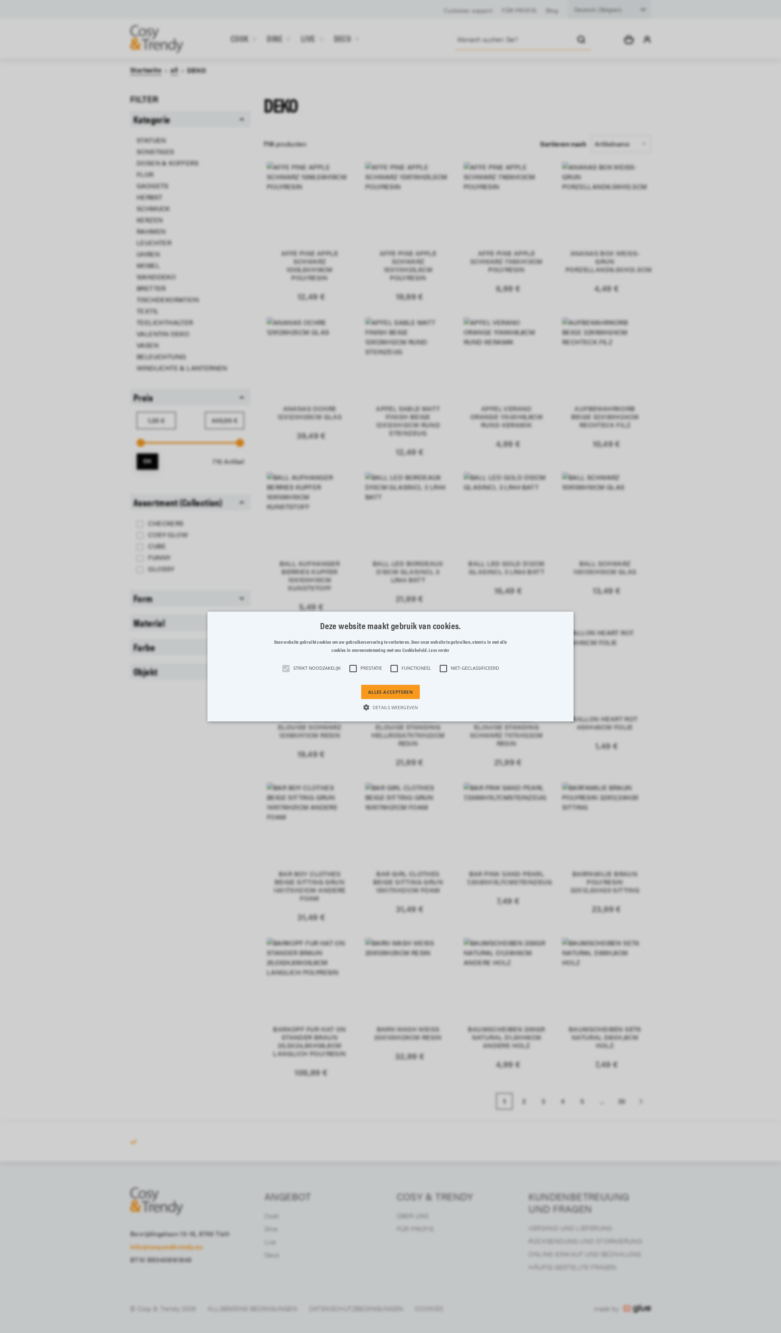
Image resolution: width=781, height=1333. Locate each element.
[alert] (390, 666)
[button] (390, 666)
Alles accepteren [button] (390, 692)
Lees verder (439, 650)
